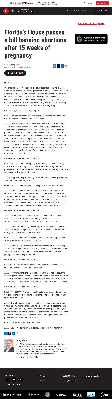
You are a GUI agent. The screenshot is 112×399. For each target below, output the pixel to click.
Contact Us (43, 376)
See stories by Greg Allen (28, 357)
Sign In (91, 3)
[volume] (12, 11)
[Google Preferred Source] (91, 39)
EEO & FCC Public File (70, 376)
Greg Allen (15, 65)
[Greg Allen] (9, 345)
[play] (6, 11)
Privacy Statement (69, 381)
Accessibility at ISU (92, 376)
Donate (103, 3)
